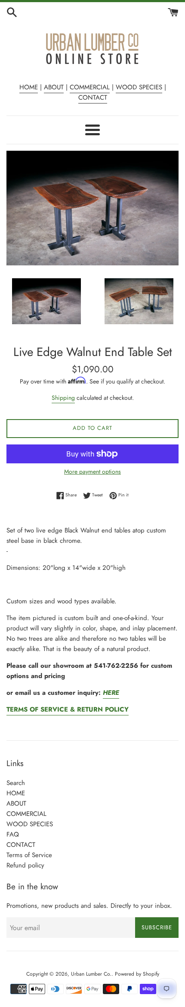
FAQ (12, 834)
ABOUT (54, 87)
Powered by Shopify (137, 974)
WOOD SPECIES (139, 87)
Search (15, 783)
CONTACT (92, 97)
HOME (28, 87)
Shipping (63, 397)
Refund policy (25, 865)
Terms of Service (29, 855)
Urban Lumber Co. (91, 974)
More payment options (92, 471)
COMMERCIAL (90, 87)
